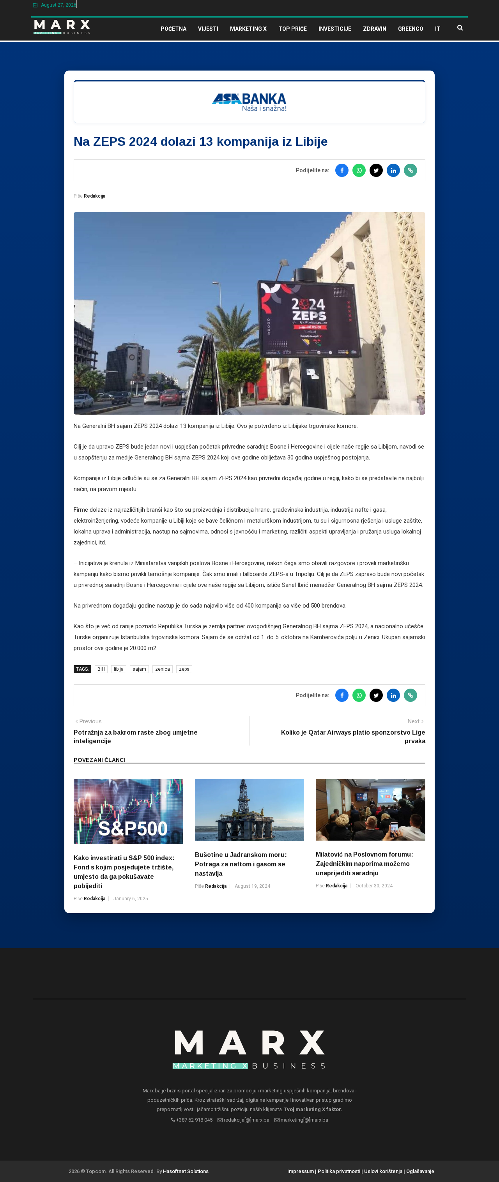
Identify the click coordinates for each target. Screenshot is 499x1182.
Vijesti (208, 29)
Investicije (335, 29)
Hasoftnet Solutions (186, 1171)
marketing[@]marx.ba (304, 1120)
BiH (101, 669)
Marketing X (248, 29)
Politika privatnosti (339, 1171)
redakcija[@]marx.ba (246, 1120)
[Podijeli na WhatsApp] (359, 170)
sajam (139, 669)
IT (438, 29)
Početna (173, 29)
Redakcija (94, 196)
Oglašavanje (420, 1171)
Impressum (300, 1171)
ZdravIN (374, 29)
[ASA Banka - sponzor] (249, 101)
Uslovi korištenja (383, 1171)
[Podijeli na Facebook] (342, 170)
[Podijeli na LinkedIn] (393, 170)
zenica (162, 669)
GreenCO (410, 29)
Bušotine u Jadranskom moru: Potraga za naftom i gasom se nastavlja (241, 864)
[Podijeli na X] (376, 170)
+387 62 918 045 (193, 1120)
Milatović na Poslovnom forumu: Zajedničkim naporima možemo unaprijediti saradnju (364, 863)
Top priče (292, 29)
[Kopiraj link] (410, 170)
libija (119, 669)
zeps (184, 669)
